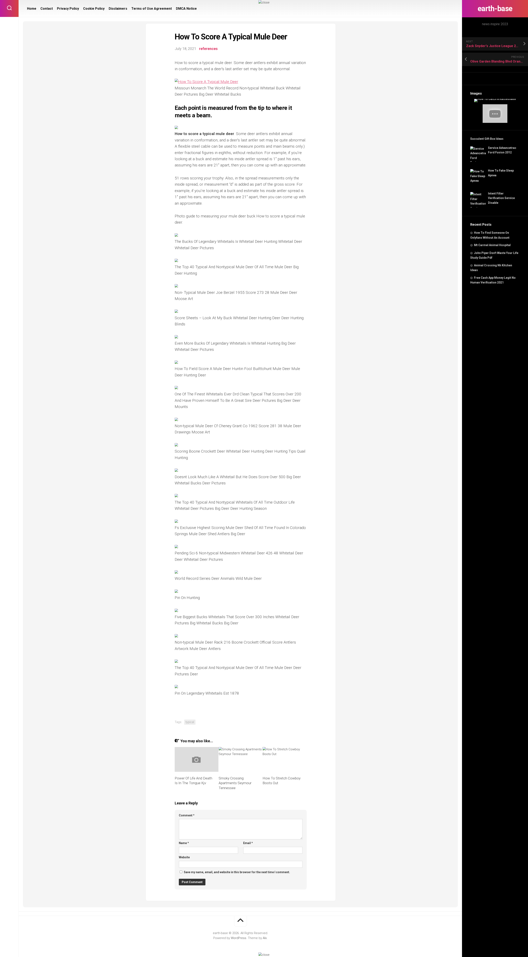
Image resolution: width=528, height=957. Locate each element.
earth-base (495, 8)
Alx (265, 938)
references (208, 48)
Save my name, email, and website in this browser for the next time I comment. (237, 872)
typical (190, 722)
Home (31, 9)
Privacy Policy (68, 9)
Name (184, 843)
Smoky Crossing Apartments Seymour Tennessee (235, 783)
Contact (46, 9)
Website (184, 857)
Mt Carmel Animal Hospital (492, 245)
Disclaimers (118, 9)
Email (248, 843)
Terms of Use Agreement (151, 9)
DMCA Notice (186, 9)
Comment (186, 815)
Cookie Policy (94, 9)
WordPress (238, 938)
